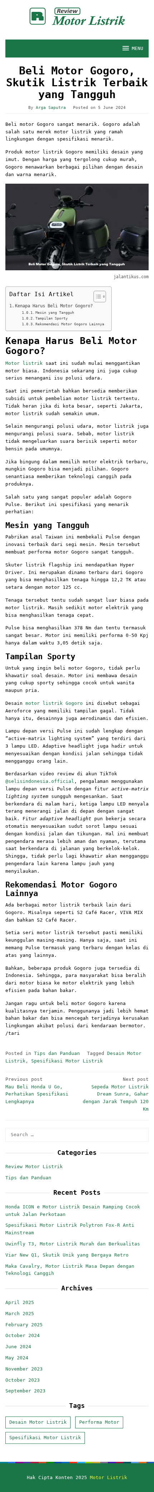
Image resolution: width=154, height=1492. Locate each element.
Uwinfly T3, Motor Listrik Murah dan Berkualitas (72, 1244)
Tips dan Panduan (57, 1053)
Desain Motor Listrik (38, 1422)
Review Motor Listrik (34, 1166)
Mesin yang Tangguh (54, 313)
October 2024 (22, 1335)
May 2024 (16, 1357)
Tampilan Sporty (51, 318)
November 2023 (24, 1369)
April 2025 (19, 1302)
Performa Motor (99, 1422)
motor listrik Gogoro (54, 703)
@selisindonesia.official (39, 781)
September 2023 (25, 1391)
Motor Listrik (108, 1477)
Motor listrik (24, 363)
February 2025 (24, 1324)
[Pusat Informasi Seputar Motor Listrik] (77, 16)
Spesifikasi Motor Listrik (67, 1061)
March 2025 (19, 1313)
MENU (137, 48)
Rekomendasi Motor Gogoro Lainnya (69, 324)
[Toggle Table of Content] (96, 296)
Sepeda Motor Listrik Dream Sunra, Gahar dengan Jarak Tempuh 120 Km (116, 1094)
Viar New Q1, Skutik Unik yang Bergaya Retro (67, 1255)
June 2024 (18, 1346)
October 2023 (22, 1380)
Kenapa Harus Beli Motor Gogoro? (54, 305)
